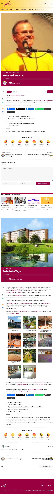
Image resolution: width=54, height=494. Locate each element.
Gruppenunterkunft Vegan (40, 382)
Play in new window (14, 95)
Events (10, 268)
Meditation (38, 100)
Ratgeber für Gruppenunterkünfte (34, 389)
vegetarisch (47, 422)
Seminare (27, 102)
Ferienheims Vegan (19, 295)
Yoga (28, 305)
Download (22, 95)
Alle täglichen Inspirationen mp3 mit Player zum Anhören (18, 105)
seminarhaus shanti (38, 421)
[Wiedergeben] (9, 92)
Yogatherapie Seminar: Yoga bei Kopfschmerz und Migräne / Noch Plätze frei (26, 407)
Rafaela (10, 82)
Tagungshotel (31, 422)
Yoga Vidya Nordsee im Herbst (15, 404)
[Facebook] (46, 486)
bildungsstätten (27, 417)
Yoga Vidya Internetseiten (22, 311)
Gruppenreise (36, 386)
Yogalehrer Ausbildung (45, 102)
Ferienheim (35, 417)
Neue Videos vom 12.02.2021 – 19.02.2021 (46, 206)
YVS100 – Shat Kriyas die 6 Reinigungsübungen (19, 116)
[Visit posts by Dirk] (5, 279)
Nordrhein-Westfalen (17, 421)
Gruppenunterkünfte (32, 419)
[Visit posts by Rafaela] (5, 83)
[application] (29, 91)
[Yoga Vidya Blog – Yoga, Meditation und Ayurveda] (3, 485)
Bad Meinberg (5, 72)
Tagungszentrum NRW (17, 382)
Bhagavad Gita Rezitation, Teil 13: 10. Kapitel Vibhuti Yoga (21, 118)
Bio (32, 417)
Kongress (8, 421)
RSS (12, 97)
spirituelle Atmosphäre (17, 422)
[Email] (2, 108)
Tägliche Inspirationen (29, 131)
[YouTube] (48, 486)
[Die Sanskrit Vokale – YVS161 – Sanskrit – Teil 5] (20, 200)
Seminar (31, 421)
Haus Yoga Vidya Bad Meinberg (43, 419)
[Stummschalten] (50, 91)
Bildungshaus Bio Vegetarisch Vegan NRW (28, 391)
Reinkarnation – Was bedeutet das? (32, 206)
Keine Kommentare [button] (46, 466)
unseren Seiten (41, 384)
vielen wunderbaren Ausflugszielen (32, 297)
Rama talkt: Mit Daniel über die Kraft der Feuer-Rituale (21, 123)
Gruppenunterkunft (23, 419)
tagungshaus (25, 422)
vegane (8, 290)
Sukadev (22, 131)
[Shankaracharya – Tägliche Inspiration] (7, 200)
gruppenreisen (16, 419)
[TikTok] (52, 486)
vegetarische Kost (16, 290)
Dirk (10, 278)
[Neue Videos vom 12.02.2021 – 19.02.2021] (47, 200)
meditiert (16, 305)
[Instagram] (50, 486)
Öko (26, 421)
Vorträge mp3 (37, 131)
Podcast (10, 72)
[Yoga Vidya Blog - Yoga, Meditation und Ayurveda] (7, 3)
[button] (2, 3)
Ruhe (28, 421)
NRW (23, 421)
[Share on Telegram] (2, 105)
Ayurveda (38, 102)
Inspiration (14, 131)
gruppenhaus (47, 417)
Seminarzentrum (46, 303)
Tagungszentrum (37, 422)
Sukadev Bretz (17, 100)
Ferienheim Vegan (36, 287)
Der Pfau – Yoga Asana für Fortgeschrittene (18, 409)
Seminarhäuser (28, 386)
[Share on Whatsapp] (2, 102)
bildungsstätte (21, 417)
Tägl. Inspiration (16, 72)
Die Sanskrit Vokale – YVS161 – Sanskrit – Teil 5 (20, 207)
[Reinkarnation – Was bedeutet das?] (34, 200)
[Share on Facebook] (2, 95)
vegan (43, 422)
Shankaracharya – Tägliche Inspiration (6, 206)
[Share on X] (2, 99)
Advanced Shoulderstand (13, 125)
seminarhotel (9, 422)
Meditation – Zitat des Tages (14, 121)
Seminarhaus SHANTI (20, 287)
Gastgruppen (41, 417)
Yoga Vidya (42, 131)
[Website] (52, 447)
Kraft (12, 421)
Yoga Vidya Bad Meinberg (26, 303)
